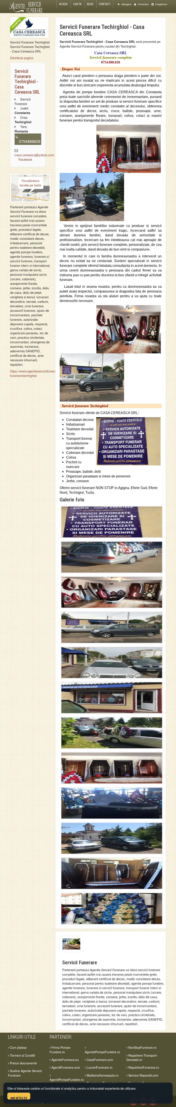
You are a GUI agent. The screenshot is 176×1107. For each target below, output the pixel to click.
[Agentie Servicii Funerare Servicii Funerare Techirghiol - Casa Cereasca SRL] (111, 522)
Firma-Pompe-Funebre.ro (60, 1049)
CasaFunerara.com (99, 1060)
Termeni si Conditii (22, 1055)
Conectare (143, 4)
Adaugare (126, 4)
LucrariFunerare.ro (99, 1067)
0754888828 (29, 141)
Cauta (77, 4)
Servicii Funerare (79, 963)
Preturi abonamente (23, 1063)
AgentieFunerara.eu (65, 1060)
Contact (105, 4)
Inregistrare (161, 4)
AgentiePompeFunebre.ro (102, 1052)
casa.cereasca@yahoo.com (34, 155)
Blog (90, 4)
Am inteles (18, 1098)
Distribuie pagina (21, 58)
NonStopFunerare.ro (141, 1047)
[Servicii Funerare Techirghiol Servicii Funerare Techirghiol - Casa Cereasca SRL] (29, 27)
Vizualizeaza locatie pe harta (30, 182)
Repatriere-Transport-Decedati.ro (142, 1057)
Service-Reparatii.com (142, 1075)
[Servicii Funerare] (71, 943)
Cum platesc (18, 1047)
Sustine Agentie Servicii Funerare (25, 1073)
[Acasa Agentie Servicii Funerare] (28, 6)
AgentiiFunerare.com (65, 1067)
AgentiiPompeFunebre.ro (67, 1079)
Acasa (63, 4)
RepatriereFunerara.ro (143, 1067)
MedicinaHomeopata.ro (102, 1075)
